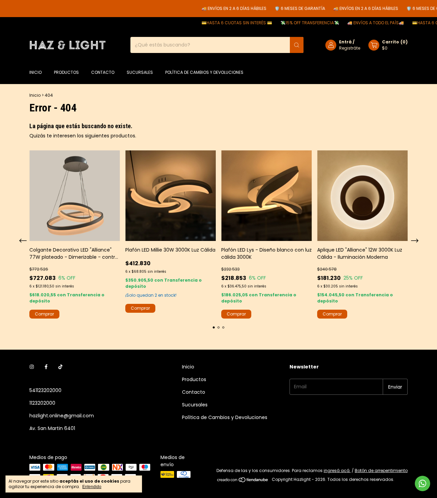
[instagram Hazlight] (31, 367)
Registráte (349, 48)
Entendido (91, 486)
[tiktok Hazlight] (60, 367)
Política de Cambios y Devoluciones (204, 72)
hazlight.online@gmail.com (61, 415)
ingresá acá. (337, 470)
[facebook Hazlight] (46, 367)
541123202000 (45, 390)
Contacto (102, 72)
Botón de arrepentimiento (381, 470)
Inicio (35, 72)
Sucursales (140, 72)
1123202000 (42, 403)
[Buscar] (297, 45)
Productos (66, 72)
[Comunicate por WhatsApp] (422, 483)
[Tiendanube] (242, 481)
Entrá (345, 42)
